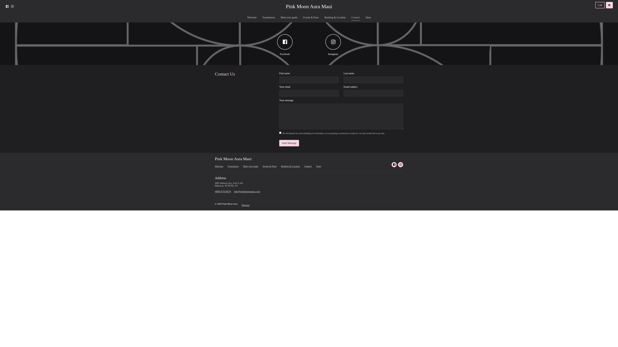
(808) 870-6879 (223, 191)
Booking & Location (335, 17)
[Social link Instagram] (12, 6)
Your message (286, 100)
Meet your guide (289, 17)
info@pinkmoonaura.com (247, 191)
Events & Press (311, 17)
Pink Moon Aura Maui (309, 6)
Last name (349, 73)
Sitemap (245, 205)
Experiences (268, 17)
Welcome (252, 17)
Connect (355, 17)
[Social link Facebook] (7, 6)
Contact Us (225, 73)
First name (284, 73)
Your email (284, 86)
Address (220, 178)
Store (368, 17)
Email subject (350, 86)
